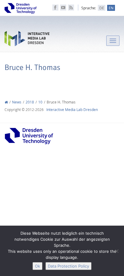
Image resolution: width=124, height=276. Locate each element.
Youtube (63, 8)
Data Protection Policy (68, 266)
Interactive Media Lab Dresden (27, 40)
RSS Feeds (71, 8)
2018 (30, 102)
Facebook (55, 8)
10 (40, 102)
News (16, 102)
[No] (116, 251)
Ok (37, 266)
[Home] (6, 102)
